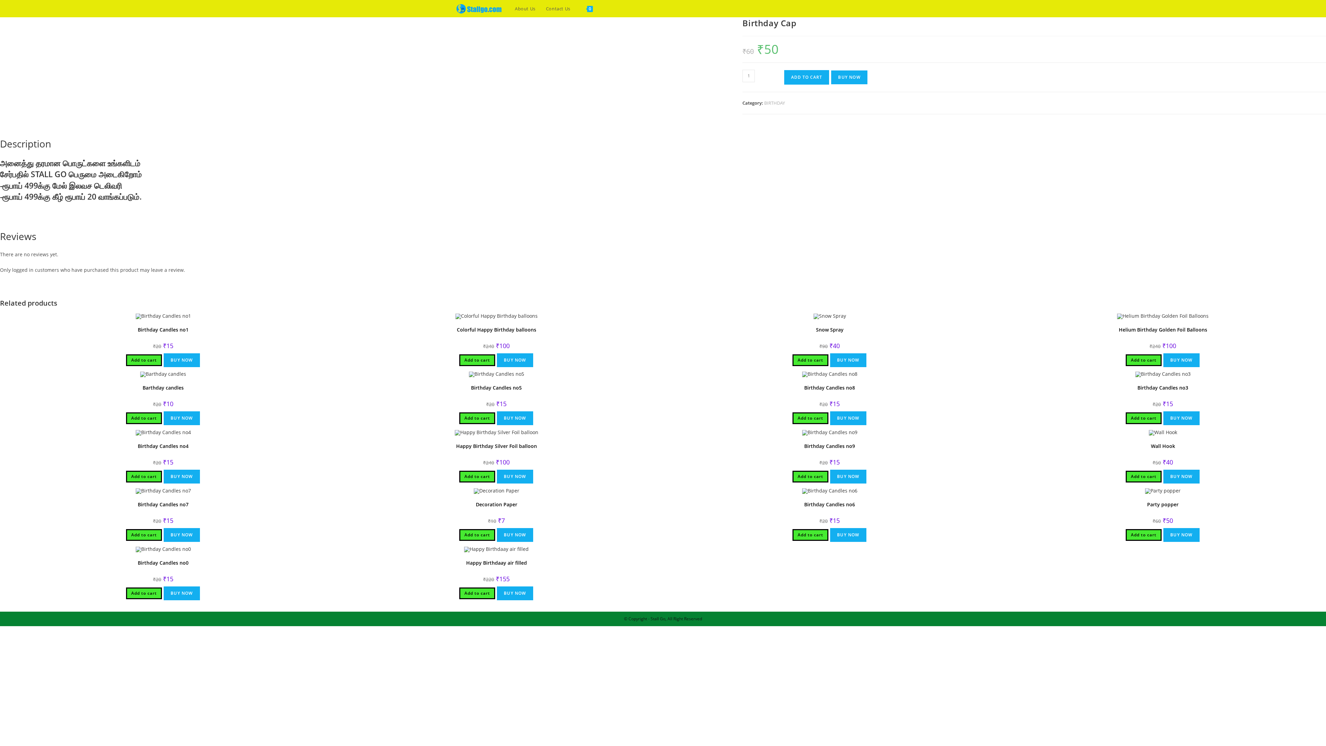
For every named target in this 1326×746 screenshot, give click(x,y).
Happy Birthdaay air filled (496, 563)
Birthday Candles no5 (496, 387)
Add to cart (806, 77)
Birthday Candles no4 (163, 446)
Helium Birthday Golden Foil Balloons (1163, 329)
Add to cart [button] (144, 360)
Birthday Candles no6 (829, 504)
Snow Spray (830, 329)
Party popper (1163, 504)
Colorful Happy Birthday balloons (496, 329)
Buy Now (849, 77)
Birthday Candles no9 (829, 446)
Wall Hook (1163, 446)
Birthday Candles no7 (163, 504)
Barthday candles (163, 387)
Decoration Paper (496, 504)
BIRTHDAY (774, 103)
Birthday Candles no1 (163, 329)
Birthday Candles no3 (1162, 387)
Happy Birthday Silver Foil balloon (496, 446)
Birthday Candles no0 (163, 563)
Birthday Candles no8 (829, 387)
